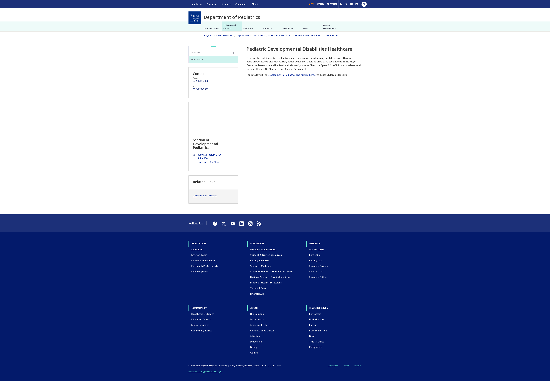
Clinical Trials (316, 271)
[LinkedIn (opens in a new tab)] (356, 4)
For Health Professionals (204, 266)
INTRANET (332, 4)
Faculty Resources (260, 260)
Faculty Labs (316, 260)
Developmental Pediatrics (309, 35)
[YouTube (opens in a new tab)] (351, 4)
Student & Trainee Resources (266, 255)
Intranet (358, 365)
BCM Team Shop (318, 330)
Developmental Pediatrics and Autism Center (292, 74)
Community (241, 4)
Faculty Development (329, 27)
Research (226, 4)
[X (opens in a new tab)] (346, 4)
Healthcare (196, 4)
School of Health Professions (266, 282)
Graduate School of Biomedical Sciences (272, 271)
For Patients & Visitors (203, 260)
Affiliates (255, 336)
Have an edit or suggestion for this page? (205, 371)
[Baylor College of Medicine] (194, 17)
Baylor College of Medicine (218, 35)
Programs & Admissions (263, 249)
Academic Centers (260, 325)
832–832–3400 (200, 81)
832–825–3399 (200, 89)
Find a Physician (199, 271)
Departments (243, 35)
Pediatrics (259, 35)
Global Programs (200, 325)
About (255, 4)
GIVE (311, 4)
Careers (313, 325)
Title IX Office (316, 341)
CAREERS (320, 4)
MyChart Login (199, 255)
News (306, 28)
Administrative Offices (262, 330)
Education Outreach (202, 319)
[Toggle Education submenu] (233, 52)
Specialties (197, 249)
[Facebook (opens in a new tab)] (341, 4)
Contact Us (315, 314)
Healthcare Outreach (202, 314)
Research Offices (318, 277)
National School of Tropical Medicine (270, 277)
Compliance (315, 347)
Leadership (256, 341)
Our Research (316, 249)
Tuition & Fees (258, 288)
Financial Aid (257, 293)
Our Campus (257, 314)
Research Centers (318, 266)
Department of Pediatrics (205, 195)
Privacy (346, 365)
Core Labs (314, 255)
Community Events (201, 330)
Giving (253, 347)
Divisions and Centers (229, 27)
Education (212, 4)
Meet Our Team (211, 28)
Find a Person (316, 319)
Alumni (254, 352)
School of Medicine (260, 266)
